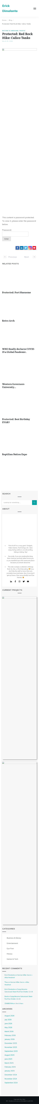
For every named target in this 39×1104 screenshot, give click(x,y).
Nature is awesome (10, 30)
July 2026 (8, 1020)
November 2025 (11, 1047)
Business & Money (14, 938)
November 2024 (11, 1079)
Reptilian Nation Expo (14, 454)
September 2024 (11, 1083)
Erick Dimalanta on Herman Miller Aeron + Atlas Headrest (18, 976)
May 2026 (8, 1027)
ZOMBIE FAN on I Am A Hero (14, 1003)
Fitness (9, 954)
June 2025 (8, 1059)
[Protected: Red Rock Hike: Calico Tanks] (19, 129)
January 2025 (10, 1071)
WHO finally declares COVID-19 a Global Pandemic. (18, 350)
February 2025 (10, 1067)
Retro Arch (8, 320)
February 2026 (10, 1035)
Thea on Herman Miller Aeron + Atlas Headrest (17, 983)
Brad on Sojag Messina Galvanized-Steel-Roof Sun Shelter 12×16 (19, 998)
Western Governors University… (13, 385)
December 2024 (11, 1075)
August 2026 (9, 1016)
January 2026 (10, 1039)
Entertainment (12, 943)
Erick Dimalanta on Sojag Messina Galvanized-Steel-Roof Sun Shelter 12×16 (19, 990)
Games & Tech (12, 959)
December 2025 (11, 1043)
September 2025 (11, 1051)
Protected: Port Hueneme (16, 292)
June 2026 (8, 1023)
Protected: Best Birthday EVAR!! (16, 420)
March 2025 (9, 1063)
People (22, 30)
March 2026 (9, 1031)
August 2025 (9, 1055)
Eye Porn (10, 948)
